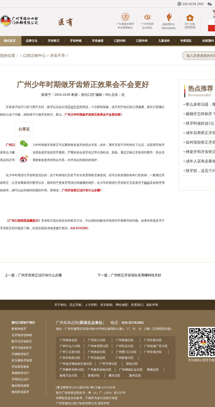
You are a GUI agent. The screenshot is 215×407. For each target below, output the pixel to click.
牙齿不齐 (57, 55)
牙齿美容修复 (20, 366)
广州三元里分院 (70, 352)
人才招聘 (91, 304)
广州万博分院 (108, 363)
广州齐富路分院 (70, 357)
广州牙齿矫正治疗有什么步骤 (40, 275)
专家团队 (186, 40)
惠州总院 (135, 375)
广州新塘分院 (124, 357)
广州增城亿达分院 (131, 369)
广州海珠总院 (68, 340)
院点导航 (75, 304)
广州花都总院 (96, 357)
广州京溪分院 (153, 352)
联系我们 (137, 304)
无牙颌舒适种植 (22, 335)
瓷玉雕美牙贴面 (22, 360)
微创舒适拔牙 (20, 392)
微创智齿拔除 (20, 385)
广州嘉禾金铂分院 (99, 369)
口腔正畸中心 (34, 55)
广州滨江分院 (96, 340)
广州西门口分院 (126, 352)
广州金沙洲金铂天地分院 (76, 363)
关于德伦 (60, 304)
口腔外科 (142, 40)
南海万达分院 (68, 375)
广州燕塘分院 (125, 340)
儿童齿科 (164, 40)
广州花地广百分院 (156, 346)
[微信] (209, 4)
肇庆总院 (114, 375)
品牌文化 (32, 40)
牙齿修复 (98, 40)
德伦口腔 (87, 94)
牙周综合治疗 (20, 379)
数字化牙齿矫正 (22, 341)
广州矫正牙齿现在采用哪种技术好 (136, 275)
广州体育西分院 (98, 346)
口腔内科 (120, 40)
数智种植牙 (19, 328)
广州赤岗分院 (96, 352)
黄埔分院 (94, 375)
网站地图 (121, 304)
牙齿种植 (76, 40)
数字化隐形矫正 (22, 347)
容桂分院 (132, 363)
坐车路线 (106, 304)
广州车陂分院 (153, 340)
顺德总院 (153, 369)
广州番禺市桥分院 (71, 369)
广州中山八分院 (70, 346)
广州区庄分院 (125, 346)
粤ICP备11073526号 (102, 387)
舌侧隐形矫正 (20, 354)
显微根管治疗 (20, 373)
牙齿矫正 (54, 40)
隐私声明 (152, 304)
